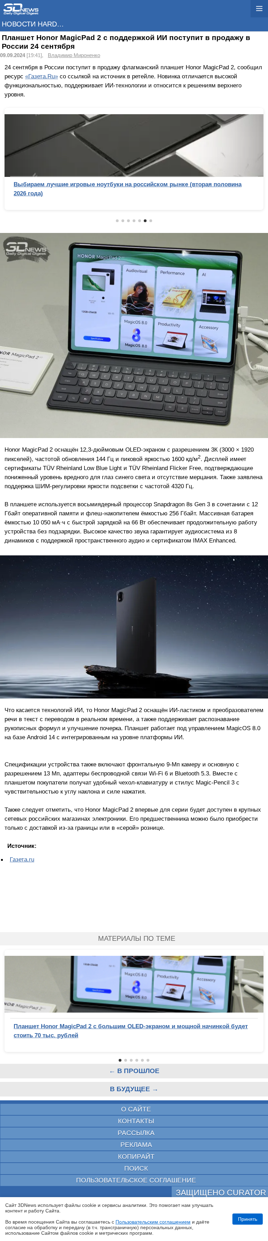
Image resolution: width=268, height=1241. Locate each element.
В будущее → (134, 1089)
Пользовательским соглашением (153, 1222)
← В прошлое (134, 1071)
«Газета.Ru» (41, 76)
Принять (247, 1219)
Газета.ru (22, 859)
